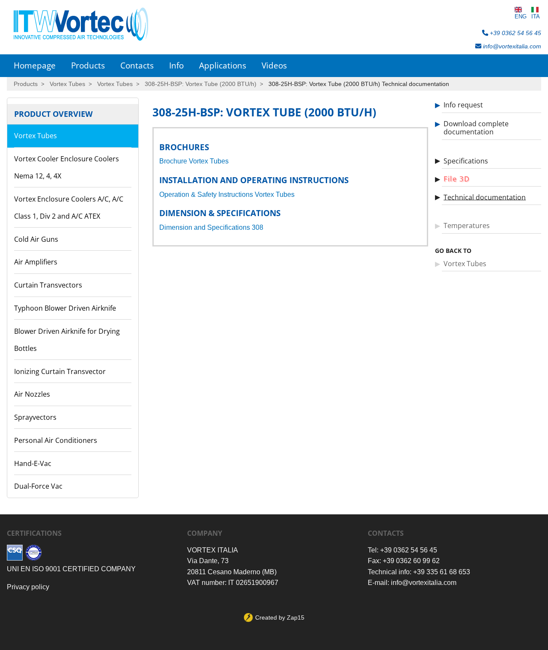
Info (176, 65)
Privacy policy (28, 587)
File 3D (457, 179)
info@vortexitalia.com (511, 46)
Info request (463, 105)
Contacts (137, 65)
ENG (521, 16)
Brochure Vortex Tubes (194, 161)
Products (88, 65)
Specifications (466, 160)
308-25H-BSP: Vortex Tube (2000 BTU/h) (200, 83)
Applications (222, 65)
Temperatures (467, 225)
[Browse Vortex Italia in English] (521, 9)
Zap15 (295, 617)
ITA (535, 16)
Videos (274, 65)
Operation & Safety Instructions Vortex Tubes (227, 194)
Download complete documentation (476, 128)
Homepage (35, 65)
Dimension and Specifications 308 (211, 227)
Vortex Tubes (67, 83)
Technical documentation (485, 197)
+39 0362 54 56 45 (514, 33)
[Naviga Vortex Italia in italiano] (535, 9)
